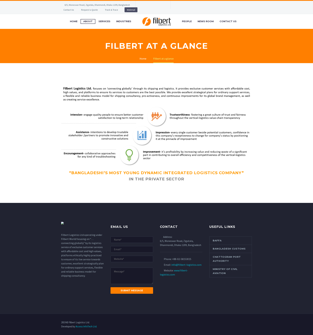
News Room (206, 21)
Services (104, 21)
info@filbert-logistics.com (186, 264)
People (187, 21)
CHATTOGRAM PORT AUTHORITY (227, 258)
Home (73, 21)
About (88, 21)
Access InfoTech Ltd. (86, 326)
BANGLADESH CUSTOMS (229, 248)
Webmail (131, 9)
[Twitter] (152, 5)
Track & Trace (111, 9)
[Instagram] (157, 5)
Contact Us (68, 9)
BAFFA (217, 240)
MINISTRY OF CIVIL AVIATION (225, 271)
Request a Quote (89, 9)
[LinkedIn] (147, 5)
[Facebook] (143, 5)
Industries (123, 21)
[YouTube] (162, 5)
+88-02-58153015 (181, 259)
